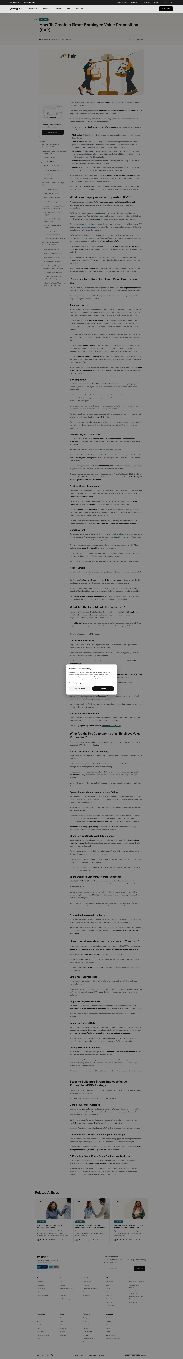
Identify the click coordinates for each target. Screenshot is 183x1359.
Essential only (80, 689)
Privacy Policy (73, 683)
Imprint (81, 683)
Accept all (103, 689)
